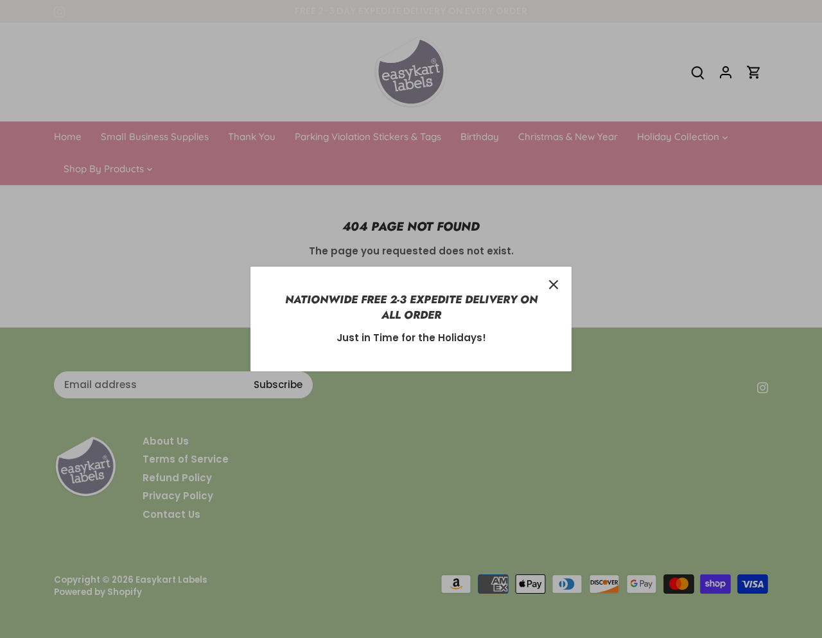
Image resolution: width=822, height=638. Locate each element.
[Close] (553, 284)
